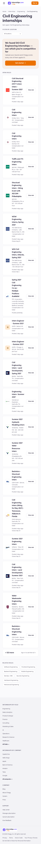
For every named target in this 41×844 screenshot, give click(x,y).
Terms (11, 838)
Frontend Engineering (28, 667)
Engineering (21, 11)
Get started (20, 63)
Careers (5, 796)
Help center (6, 810)
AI (3, 730)
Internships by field (10, 704)
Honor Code (18, 838)
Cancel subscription (9, 817)
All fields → (6, 744)
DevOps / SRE (8, 676)
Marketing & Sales (8, 726)
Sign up (35, 3)
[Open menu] (4, 3)
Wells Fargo (6, 758)
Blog (4, 789)
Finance (5, 719)
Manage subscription (9, 813)
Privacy (5, 838)
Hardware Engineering (11, 680)
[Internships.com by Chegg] (16, 3)
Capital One (6, 754)
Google (5, 775)
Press (4, 799)
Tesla (4, 772)
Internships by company (12, 750)
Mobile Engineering (27, 671)
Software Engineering (11, 667)
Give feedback (7, 820)
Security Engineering (23, 676)
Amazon (5, 768)
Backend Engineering (10, 671)
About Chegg (7, 792)
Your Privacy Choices (31, 838)
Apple (4, 761)
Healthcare (6, 740)
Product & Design (8, 716)
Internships (11, 11)
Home (4, 11)
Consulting (6, 723)
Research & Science (8, 737)
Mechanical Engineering (11, 684)
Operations (6, 733)
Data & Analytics (7, 712)
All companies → (7, 779)
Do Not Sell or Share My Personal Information (17, 840)
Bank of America (7, 765)
